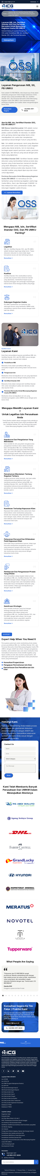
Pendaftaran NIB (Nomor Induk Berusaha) (13, 1135)
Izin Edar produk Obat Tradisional (11, 1100)
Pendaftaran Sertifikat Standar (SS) (11, 1137)
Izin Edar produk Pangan (8, 1096)
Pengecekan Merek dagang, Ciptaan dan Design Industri (18, 1131)
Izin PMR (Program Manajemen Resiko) (13, 1083)
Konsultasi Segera (7, 110)
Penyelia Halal (6, 1116)
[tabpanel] (20, 978)
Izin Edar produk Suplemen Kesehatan (12, 1102)
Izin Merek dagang (7, 1127)
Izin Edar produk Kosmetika (9, 1098)
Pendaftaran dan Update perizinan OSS (13, 1133)
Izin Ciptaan (5, 1129)
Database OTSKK (7, 1104)
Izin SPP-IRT (5, 1085)
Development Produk (8, 1146)
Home (5, 13)
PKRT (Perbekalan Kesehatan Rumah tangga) (14, 1120)
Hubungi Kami (9, 40)
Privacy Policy (21, 1170)
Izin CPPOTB (5, 1081)
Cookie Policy (32, 1170)
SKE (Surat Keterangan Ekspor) (10, 1090)
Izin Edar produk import (8, 1094)
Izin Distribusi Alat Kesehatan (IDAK (11, 1122)
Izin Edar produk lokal (8, 1092)
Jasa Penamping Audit (8, 1144)
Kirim (8, 775)
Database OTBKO (7, 1107)
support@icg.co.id (12, 1023)
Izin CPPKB (5, 1079)
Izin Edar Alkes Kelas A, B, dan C (11, 1118)
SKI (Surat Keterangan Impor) (10, 1087)
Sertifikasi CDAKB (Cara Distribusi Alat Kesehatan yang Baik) (19, 1124)
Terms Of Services (9, 1170)
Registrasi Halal (6, 1114)
